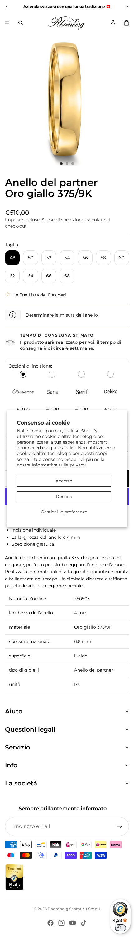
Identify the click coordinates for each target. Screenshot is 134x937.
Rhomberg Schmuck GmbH (74, 908)
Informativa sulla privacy (59, 465)
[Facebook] (50, 923)
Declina (64, 496)
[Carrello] (126, 23)
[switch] (120, 927)
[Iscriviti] (119, 826)
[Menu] (7, 23)
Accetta (63, 481)
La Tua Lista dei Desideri (39, 295)
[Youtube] (72, 923)
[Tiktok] (83, 923)
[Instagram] (61, 923)
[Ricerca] (20, 23)
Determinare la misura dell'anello (62, 315)
